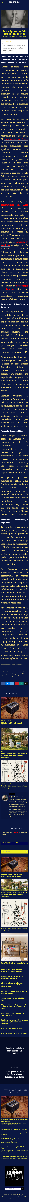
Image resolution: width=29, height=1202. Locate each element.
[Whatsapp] (21, 683)
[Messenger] (7, 683)
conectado (15, 832)
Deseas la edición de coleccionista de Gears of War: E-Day (14, 787)
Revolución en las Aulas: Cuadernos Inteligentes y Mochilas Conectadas (11, 970)
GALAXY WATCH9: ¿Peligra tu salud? (11, 1028)
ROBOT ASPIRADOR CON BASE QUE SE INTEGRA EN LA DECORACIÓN (12, 977)
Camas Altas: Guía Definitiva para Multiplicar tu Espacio (14, 964)
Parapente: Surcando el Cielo (9, 50)
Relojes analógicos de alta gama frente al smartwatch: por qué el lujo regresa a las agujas (13, 1006)
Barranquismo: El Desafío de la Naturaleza (13, 48)
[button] (26, 852)
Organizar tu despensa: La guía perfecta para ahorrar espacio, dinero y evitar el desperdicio (14, 1022)
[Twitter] (12, 683)
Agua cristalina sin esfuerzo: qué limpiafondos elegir (13, 1147)
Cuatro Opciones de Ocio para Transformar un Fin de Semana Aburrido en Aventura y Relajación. (14, 46)
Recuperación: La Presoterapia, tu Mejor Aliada (14, 52)
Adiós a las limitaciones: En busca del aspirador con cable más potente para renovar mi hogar (12, 985)
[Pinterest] (17, 683)
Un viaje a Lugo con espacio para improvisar (14, 1033)
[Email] (26, 683)
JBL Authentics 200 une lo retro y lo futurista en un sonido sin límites (11, 724)
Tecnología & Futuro (20, 36)
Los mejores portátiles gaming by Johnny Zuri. (13, 999)
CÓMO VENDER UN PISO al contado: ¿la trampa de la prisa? (12, 1014)
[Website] (10, 817)
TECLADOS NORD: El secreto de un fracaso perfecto (14, 1156)
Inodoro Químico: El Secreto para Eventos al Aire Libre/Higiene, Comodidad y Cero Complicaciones (14, 755)
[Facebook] (3, 683)
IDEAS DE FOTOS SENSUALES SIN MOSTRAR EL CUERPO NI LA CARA (14, 992)
